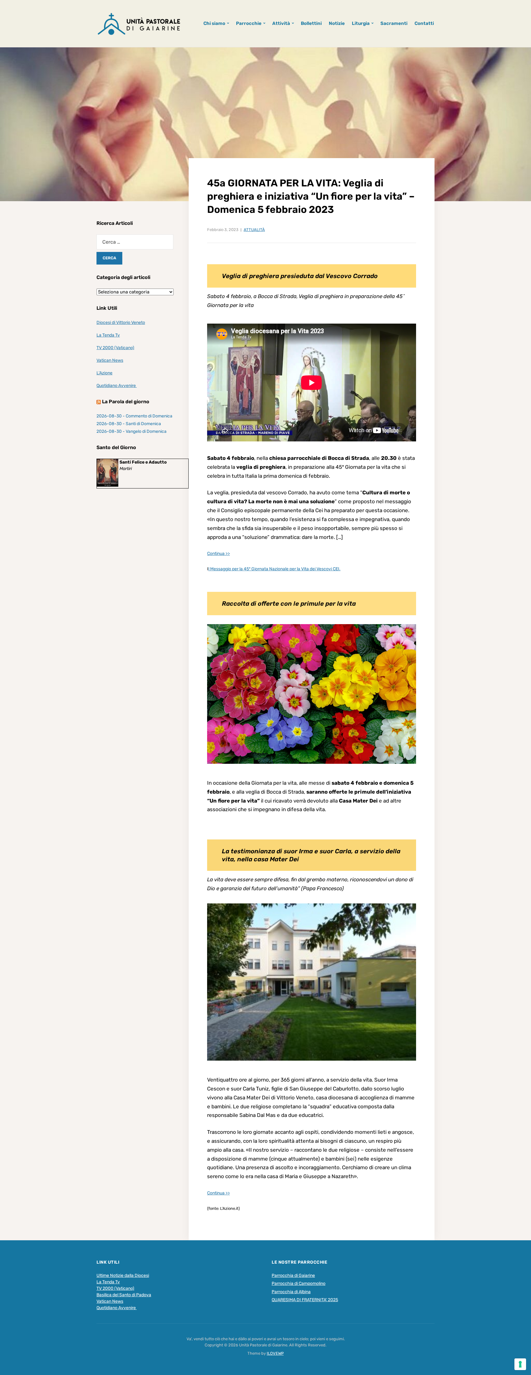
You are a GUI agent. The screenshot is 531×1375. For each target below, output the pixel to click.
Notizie (337, 23)
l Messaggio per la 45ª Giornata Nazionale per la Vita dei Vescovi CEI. (274, 569)
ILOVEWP (275, 1353)
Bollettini (311, 23)
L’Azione (104, 373)
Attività (281, 23)
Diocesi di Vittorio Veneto (120, 322)
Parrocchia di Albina (291, 1291)
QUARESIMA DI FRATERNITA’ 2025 (305, 1299)
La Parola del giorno (125, 402)
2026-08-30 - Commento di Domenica (134, 416)
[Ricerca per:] (134, 241)
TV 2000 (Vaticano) (115, 347)
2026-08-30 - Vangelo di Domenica (131, 431)
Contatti (424, 23)
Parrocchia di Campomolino (298, 1283)
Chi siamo (214, 23)
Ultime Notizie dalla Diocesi (122, 1275)
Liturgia (361, 23)
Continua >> (218, 553)
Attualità (254, 229)
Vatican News (109, 360)
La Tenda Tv (108, 335)
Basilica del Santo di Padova (123, 1294)
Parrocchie (249, 23)
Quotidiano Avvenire (116, 385)
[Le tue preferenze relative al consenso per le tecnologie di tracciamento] (520, 1364)
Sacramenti (393, 23)
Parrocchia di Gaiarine (293, 1275)
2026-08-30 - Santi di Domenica (128, 423)
